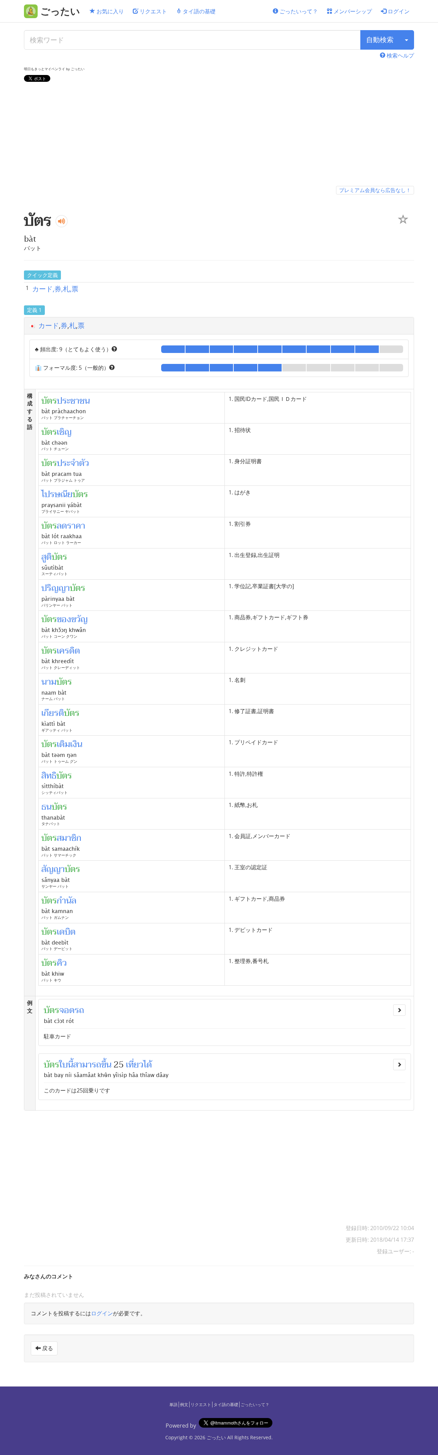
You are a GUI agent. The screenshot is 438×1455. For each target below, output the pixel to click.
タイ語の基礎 (198, 11)
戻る (47, 1348)
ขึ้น (106, 1065)
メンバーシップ (352, 11)
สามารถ (87, 1065)
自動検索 (380, 39)
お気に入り (109, 11)
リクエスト (152, 11)
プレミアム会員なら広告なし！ (375, 190)
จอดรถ (71, 1010)
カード (48, 325)
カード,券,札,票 (55, 288)
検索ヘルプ (399, 55)
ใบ (63, 1065)
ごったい (216, 1437)
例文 (184, 1404)
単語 (173, 1404)
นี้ (70, 1065)
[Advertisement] (219, 135)
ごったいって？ (298, 11)
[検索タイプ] (406, 40)
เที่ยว (134, 1065)
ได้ (147, 1065)
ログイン (398, 11)
